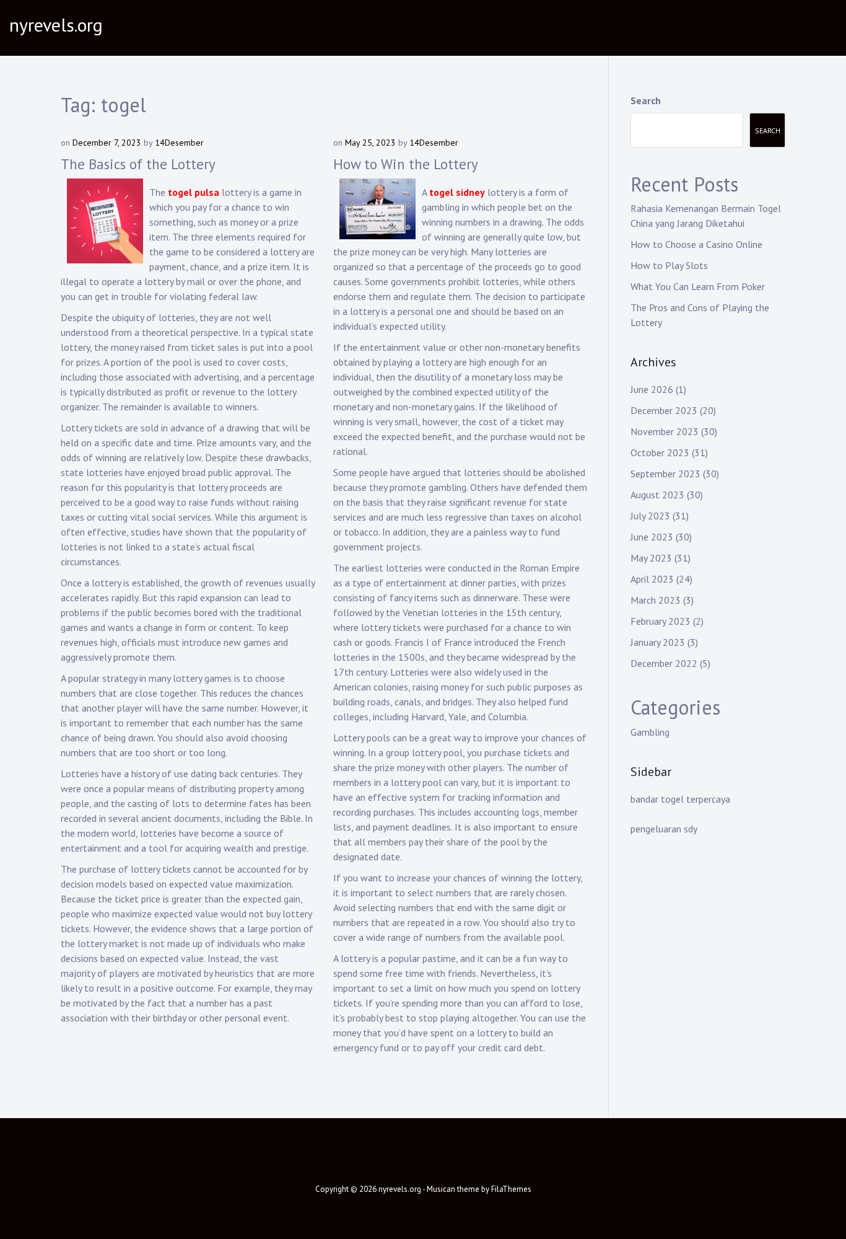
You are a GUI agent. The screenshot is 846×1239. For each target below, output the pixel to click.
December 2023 (663, 410)
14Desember (179, 142)
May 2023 (651, 558)
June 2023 (651, 537)
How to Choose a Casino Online (696, 244)
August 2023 (657, 494)
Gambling (649, 732)
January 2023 (657, 642)
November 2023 (664, 431)
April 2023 (652, 579)
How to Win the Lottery (405, 164)
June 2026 (651, 389)
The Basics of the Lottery (138, 164)
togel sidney (457, 192)
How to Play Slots (669, 265)
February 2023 (660, 621)
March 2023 (655, 600)
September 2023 (665, 473)
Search (645, 100)
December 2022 (663, 663)
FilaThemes (511, 1189)
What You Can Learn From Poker (697, 286)
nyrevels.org (56, 24)
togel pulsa (193, 192)
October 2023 (659, 452)
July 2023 (650, 515)
